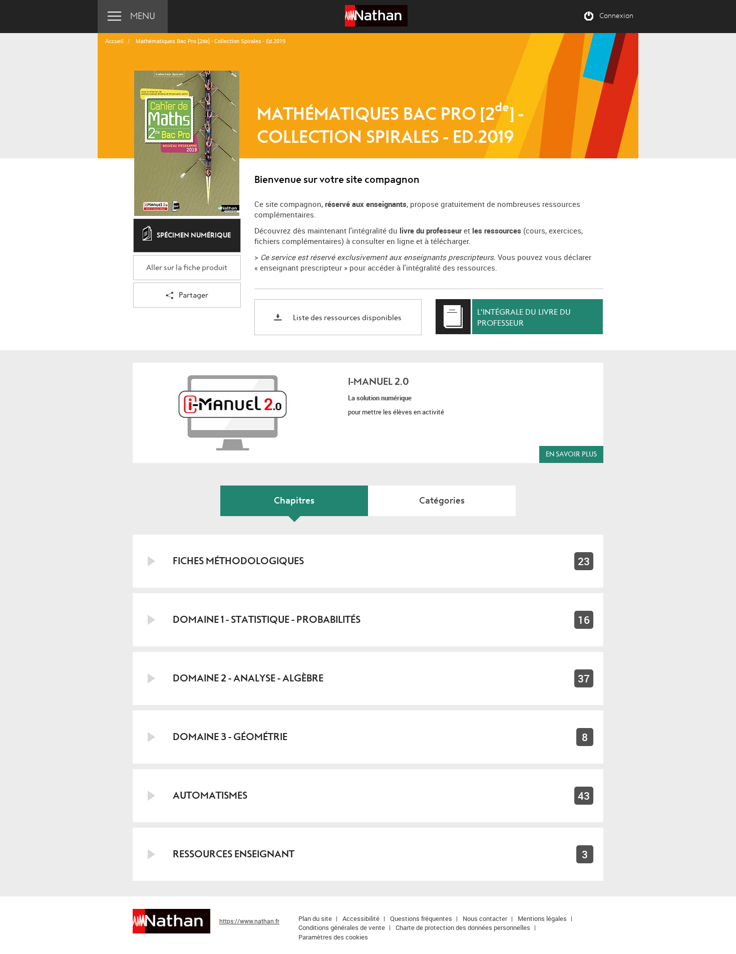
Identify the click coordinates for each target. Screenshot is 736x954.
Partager (193, 295)
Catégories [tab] (442, 501)
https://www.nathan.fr (249, 921)
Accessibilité (361, 918)
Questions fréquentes (421, 918)
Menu (142, 16)
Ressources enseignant (233, 854)
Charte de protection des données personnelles (463, 927)
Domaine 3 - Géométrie (230, 737)
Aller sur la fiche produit (186, 268)
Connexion (616, 16)
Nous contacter (485, 918)
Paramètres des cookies (333, 936)
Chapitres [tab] (294, 501)
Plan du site (315, 918)
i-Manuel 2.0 (378, 381)
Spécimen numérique (194, 235)
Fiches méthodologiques (238, 561)
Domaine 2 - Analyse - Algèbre (248, 678)
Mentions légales (542, 918)
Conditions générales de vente (341, 927)
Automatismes (210, 795)
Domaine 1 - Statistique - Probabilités (266, 619)
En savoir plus (571, 454)
